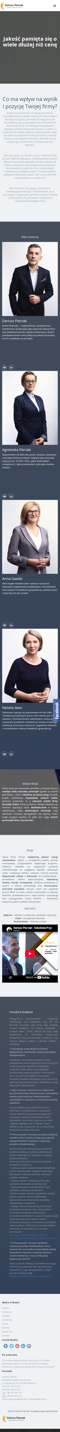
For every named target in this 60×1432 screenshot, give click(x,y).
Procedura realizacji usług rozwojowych (28, 1235)
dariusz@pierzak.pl (38, 1399)
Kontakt (6, 1335)
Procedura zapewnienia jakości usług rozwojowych (33, 1238)
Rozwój (5, 1327)
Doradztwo (7, 1319)
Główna (5, 1308)
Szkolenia (6, 1312)
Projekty (6, 1316)
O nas (5, 1323)
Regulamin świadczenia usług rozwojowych (29, 1276)
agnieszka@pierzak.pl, (18, 1399)
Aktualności (7, 1331)
